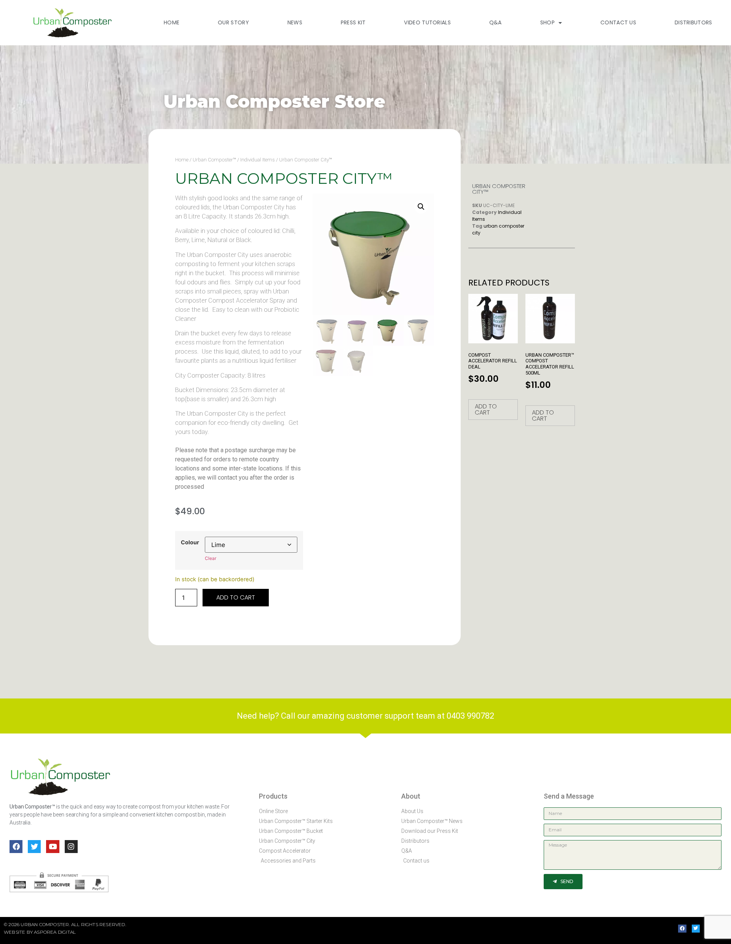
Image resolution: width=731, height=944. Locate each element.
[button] (421, 207)
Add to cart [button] (486, 409)
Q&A (495, 22)
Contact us (618, 22)
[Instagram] (71, 846)
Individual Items (257, 160)
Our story (233, 22)
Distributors (693, 22)
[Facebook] (16, 846)
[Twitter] (34, 846)
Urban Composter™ (214, 160)
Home (171, 22)
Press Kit (353, 22)
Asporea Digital (55, 932)
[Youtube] (52, 846)
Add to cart (235, 597)
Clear (210, 558)
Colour (190, 542)
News (294, 22)
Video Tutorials (427, 22)
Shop (547, 22)
